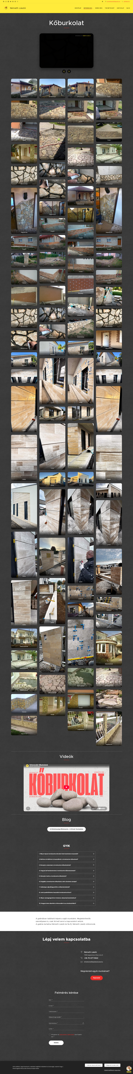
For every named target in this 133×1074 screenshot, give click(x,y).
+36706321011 (126, 1)
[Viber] (17, 1)
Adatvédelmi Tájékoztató (66, 1034)
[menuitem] (78, 8)
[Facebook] (4, 1)
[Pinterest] (13, 1)
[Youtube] (11, 1)
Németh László (87, 35)
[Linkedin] (8, 1)
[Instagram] (6, 1)
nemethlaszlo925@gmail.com (113, 1)
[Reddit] (15, 1)
